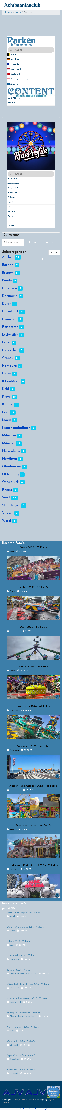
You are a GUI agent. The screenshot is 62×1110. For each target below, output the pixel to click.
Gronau (8, 358)
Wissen (50, 242)
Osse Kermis (15, 631)
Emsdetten (10, 327)
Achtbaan (12, 179)
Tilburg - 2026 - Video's (19, 970)
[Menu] (56, 5)
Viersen (7, 513)
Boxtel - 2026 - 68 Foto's (33, 587)
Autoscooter (13, 183)
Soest (6, 497)
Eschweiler (10, 334)
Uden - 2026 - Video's (18, 941)
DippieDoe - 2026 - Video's (21, 1055)
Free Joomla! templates (21, 1109)
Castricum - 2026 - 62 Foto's (33, 706)
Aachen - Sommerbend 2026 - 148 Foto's (33, 786)
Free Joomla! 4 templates (25, 1100)
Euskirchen (10, 350)
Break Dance (13, 193)
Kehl (5, 389)
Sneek (12, 829)
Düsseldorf (10, 311)
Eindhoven (14, 869)
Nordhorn (9, 458)
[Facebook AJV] (36, 1092)
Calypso (11, 197)
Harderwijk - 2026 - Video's (21, 955)
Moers (6, 420)
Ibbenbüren (11, 381)
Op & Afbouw (13, 98)
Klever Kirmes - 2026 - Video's (23, 1027)
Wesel (6, 521)
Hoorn (12, 671)
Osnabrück (10, 482)
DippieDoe (14, 1059)
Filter (32, 242)
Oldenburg (10, 474)
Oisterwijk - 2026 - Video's (21, 1041)
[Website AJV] (13, 1092)
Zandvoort (14, 750)
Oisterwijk (14, 1045)
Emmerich (9, 319)
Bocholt (8, 265)
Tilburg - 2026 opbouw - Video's (23, 1013)
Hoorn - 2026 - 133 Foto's (33, 667)
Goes (12, 552)
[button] (53, 54)
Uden (12, 945)
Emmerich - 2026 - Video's (21, 1070)
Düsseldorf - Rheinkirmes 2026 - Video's (28, 984)
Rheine (7, 490)
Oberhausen (11, 466)
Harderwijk (14, 959)
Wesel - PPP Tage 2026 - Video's (24, 913)
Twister (10, 226)
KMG (9, 207)
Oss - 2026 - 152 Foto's (33, 627)
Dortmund (10, 296)
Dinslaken (9, 288)
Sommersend (15, 1002)
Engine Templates (43, 1109)
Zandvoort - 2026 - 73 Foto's (33, 746)
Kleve (6, 396)
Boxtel (12, 591)
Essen (6, 342)
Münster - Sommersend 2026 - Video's (27, 998)
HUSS (10, 202)
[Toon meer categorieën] (42, 259)
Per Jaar (13, 103)
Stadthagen (11, 505)
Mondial (11, 211)
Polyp (10, 216)
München (9, 435)
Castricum (14, 710)
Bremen (8, 272)
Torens (10, 221)
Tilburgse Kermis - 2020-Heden (23, 974)
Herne (6, 373)
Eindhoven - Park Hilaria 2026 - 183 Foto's (33, 865)
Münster (8, 443)
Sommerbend (15, 790)
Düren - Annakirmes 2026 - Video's (25, 927)
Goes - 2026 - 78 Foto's (33, 547)
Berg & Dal (12, 188)
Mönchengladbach (16, 428)
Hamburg (9, 366)
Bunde (7, 280)
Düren (6, 303)
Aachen (8, 257)
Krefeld (7, 404)
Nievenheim (11, 451)
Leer (5, 412)
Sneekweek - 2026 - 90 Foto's (33, 825)
